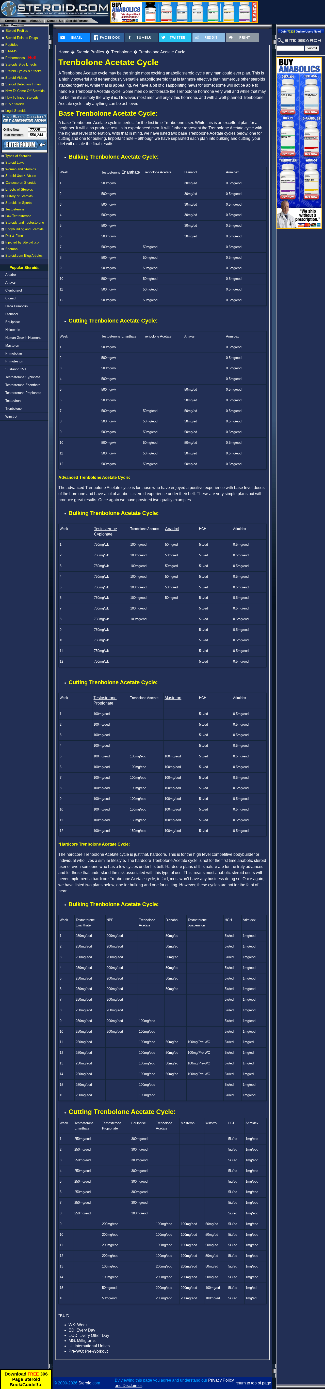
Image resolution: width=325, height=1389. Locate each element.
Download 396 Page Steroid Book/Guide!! (26, 1379)
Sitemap (11, 249)
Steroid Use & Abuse (20, 176)
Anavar (10, 282)
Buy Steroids (14, 104)
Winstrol (11, 416)
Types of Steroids (18, 156)
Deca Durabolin (16, 306)
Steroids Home (16, 21)
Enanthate (130, 172)
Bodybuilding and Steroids (24, 229)
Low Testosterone (18, 216)
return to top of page (253, 1383)
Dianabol (11, 314)
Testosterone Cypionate (22, 377)
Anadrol (11, 275)
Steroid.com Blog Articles (24, 255)
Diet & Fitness (15, 236)
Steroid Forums (77, 21)
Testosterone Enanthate (22, 385)
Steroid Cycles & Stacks (23, 71)
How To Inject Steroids (22, 97)
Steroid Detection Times (23, 84)
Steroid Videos (16, 78)
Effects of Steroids (19, 189)
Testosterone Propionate (23, 393)
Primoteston (14, 361)
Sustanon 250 (15, 369)
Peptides (11, 45)
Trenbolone (13, 408)
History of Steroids (19, 196)
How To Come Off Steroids (25, 91)
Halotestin (12, 330)
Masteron (12, 345)
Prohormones (15, 58)
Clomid (10, 298)
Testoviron (13, 401)
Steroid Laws (14, 162)
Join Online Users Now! (301, 31)
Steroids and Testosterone (24, 222)
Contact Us (55, 21)
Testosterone (14, 209)
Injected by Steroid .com (23, 242)
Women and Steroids (20, 169)
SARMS (11, 51)
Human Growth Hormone (23, 338)
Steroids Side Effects (21, 64)
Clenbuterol (13, 290)
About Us (36, 21)
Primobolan (13, 353)
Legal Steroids (15, 111)
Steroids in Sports (18, 203)
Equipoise (12, 322)
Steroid (84, 1383)
